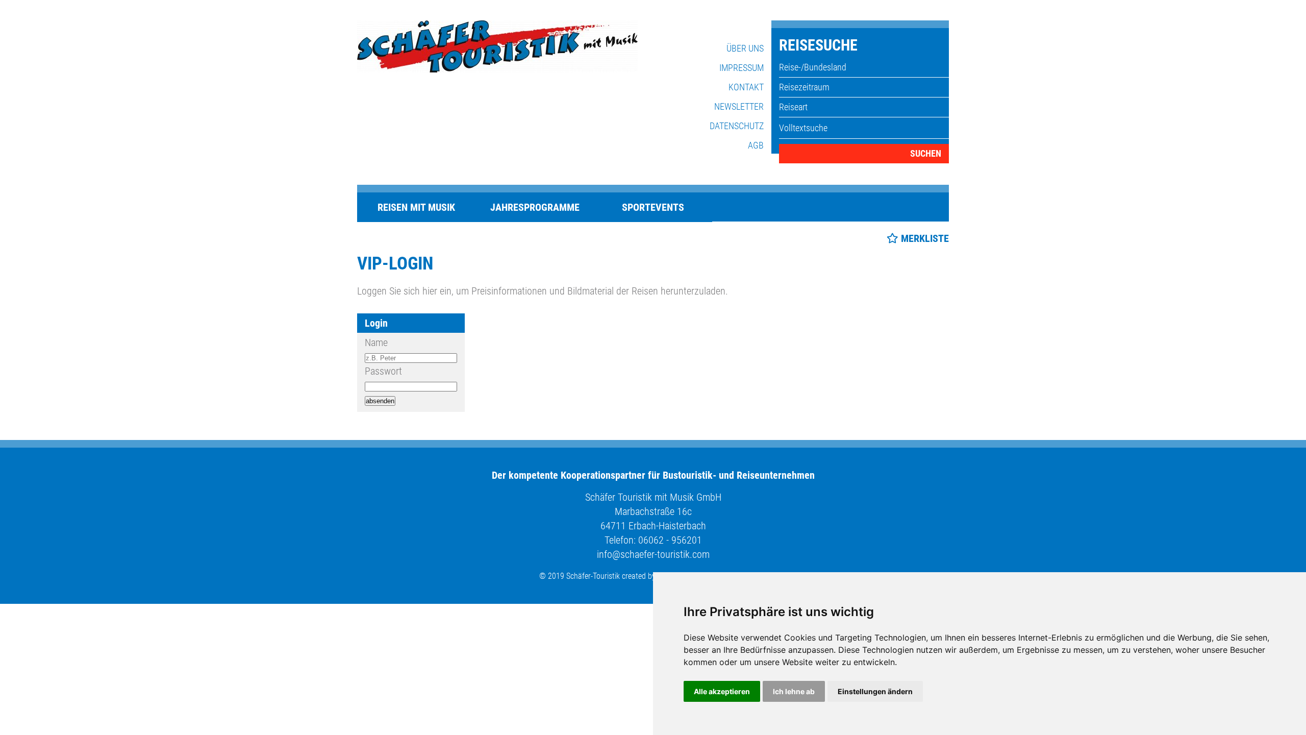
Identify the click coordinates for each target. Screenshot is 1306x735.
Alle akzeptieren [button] (722, 691)
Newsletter (739, 106)
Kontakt (746, 87)
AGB (756, 145)
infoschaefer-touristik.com (653, 554)
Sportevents (653, 207)
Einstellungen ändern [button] (875, 691)
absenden (380, 401)
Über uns (745, 48)
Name (376, 342)
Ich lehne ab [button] (794, 691)
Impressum (741, 67)
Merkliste (925, 238)
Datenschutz (737, 125)
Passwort (383, 371)
